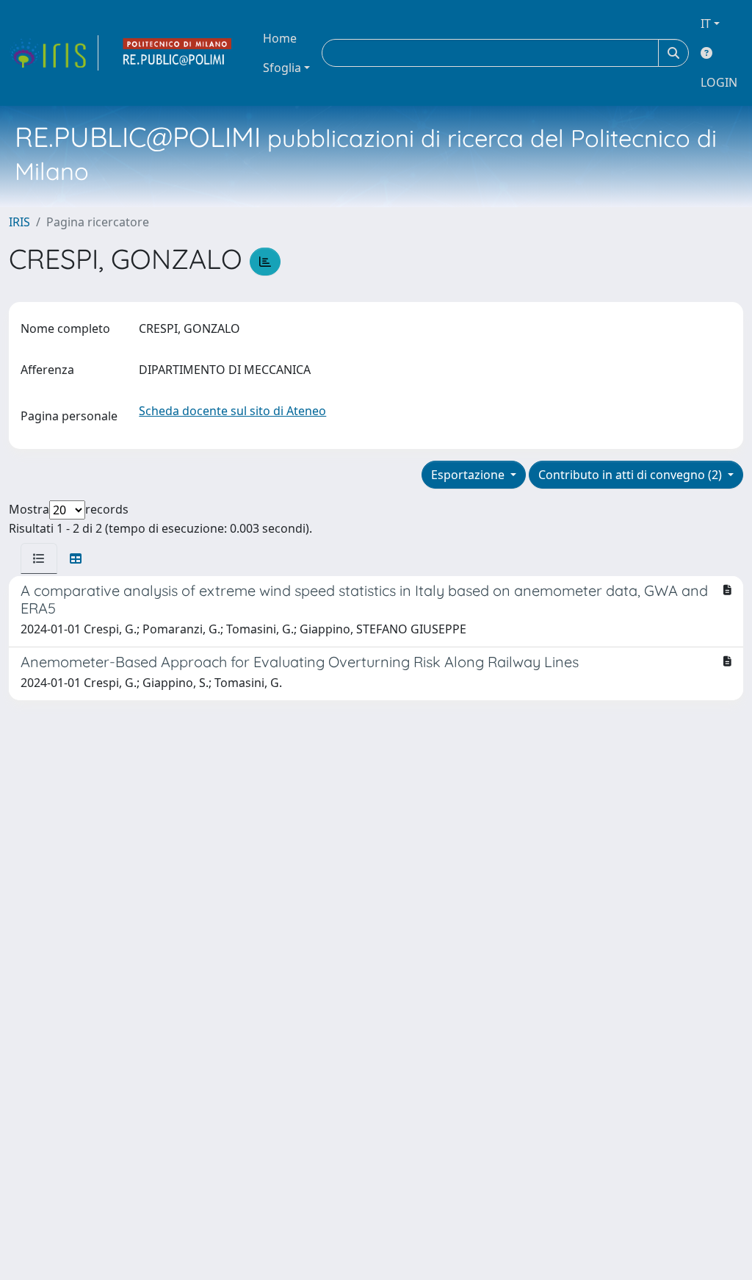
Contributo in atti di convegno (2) (631, 475)
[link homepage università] (177, 53)
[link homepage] (53, 53)
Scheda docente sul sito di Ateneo (232, 411)
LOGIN (719, 82)
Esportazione (469, 475)
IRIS (19, 222)
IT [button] (706, 23)
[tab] (39, 558)
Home (280, 38)
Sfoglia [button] (282, 68)
